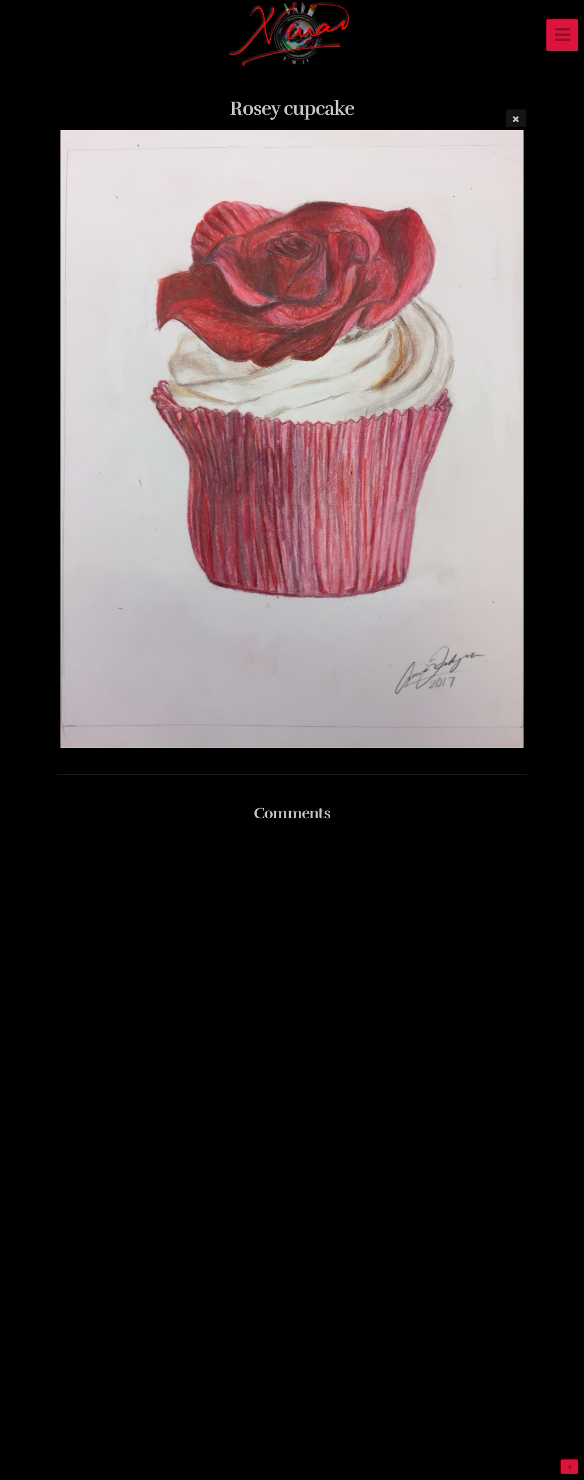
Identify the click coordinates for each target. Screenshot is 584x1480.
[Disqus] (292, 982)
